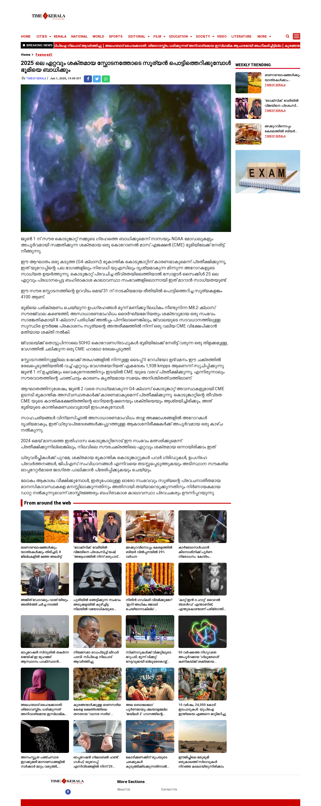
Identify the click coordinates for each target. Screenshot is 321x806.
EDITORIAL (136, 36)
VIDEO (222, 36)
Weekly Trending (253, 65)
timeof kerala (36, 78)
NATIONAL (79, 36)
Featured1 (44, 55)
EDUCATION (178, 36)
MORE (262, 36)
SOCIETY (203, 36)
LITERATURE (241, 36)
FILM (157, 36)
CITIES (41, 36)
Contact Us (169, 789)
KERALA (60, 36)
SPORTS (116, 36)
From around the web (47, 503)
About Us (123, 789)
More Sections (131, 781)
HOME (26, 36)
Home (25, 55)
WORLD (98, 36)
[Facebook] (68, 791)
